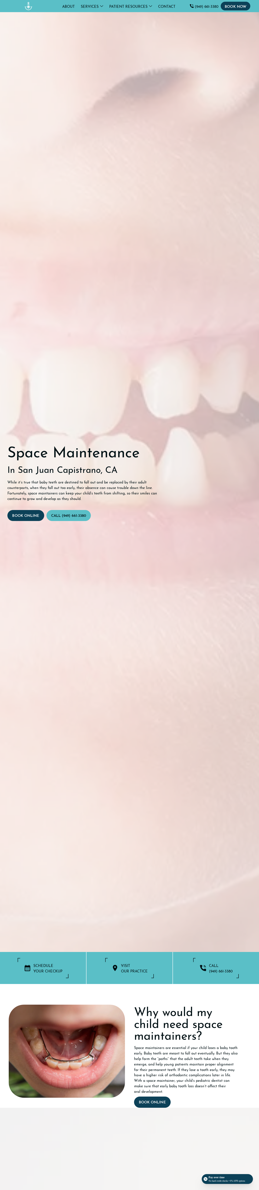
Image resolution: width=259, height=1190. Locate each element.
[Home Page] (28, 6)
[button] (92, 6)
